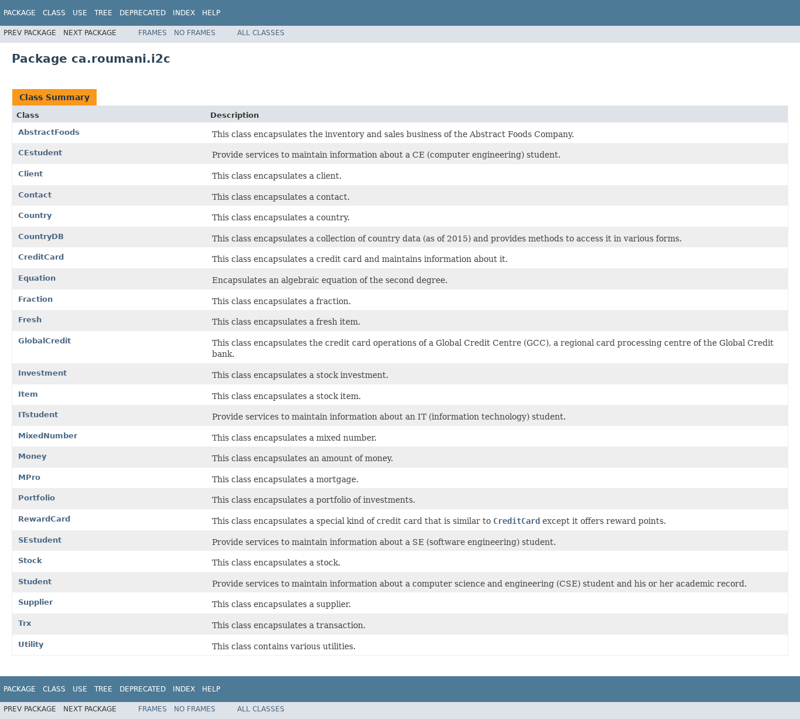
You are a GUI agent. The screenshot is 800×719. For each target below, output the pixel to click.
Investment (42, 373)
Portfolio (36, 497)
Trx (24, 623)
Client (30, 173)
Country (35, 215)
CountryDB (41, 236)
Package (20, 13)
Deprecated (142, 13)
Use (80, 13)
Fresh (30, 319)
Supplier (35, 602)
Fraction (35, 299)
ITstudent (38, 414)
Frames (152, 33)
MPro (29, 477)
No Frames (195, 33)
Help (211, 13)
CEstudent (40, 152)
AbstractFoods (49, 132)
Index (184, 13)
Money (32, 456)
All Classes (261, 33)
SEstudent (39, 540)
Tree (103, 13)
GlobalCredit (44, 340)
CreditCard (41, 257)
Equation (37, 278)
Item (28, 394)
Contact (35, 194)
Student (35, 581)
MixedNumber (47, 435)
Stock (30, 560)
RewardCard (44, 518)
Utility (30, 644)
